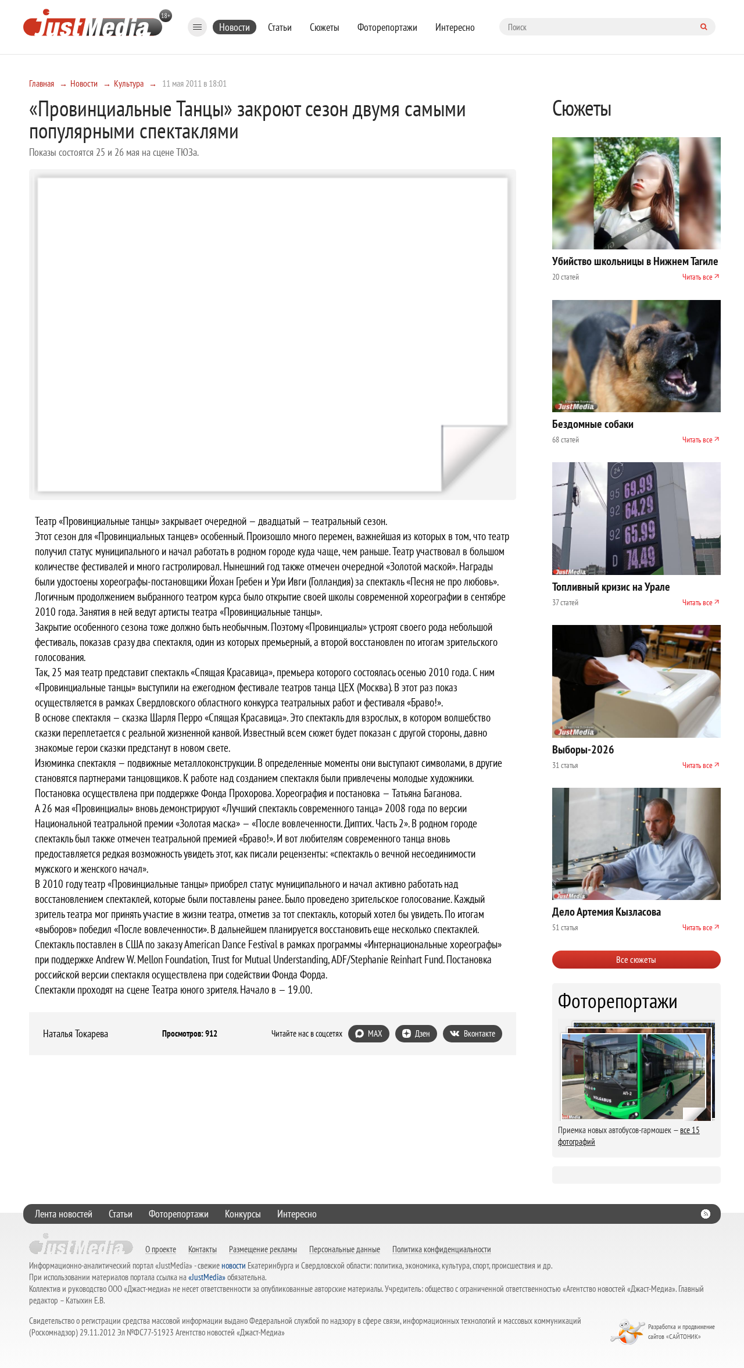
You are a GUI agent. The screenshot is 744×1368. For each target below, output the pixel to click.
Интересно (455, 27)
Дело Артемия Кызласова (606, 911)
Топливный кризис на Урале (611, 586)
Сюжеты (324, 27)
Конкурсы (243, 1213)
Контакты (202, 1249)
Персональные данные (344, 1249)
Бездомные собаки (593, 424)
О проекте (160, 1249)
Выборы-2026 (583, 749)
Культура (129, 83)
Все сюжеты (636, 959)
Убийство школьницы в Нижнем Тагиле (635, 261)
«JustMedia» (207, 1277)
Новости (234, 27)
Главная (41, 83)
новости (233, 1265)
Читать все (697, 277)
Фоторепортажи (387, 27)
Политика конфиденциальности (441, 1249)
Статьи (280, 27)
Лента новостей (63, 1213)
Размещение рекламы (263, 1249)
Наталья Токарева (75, 1034)
